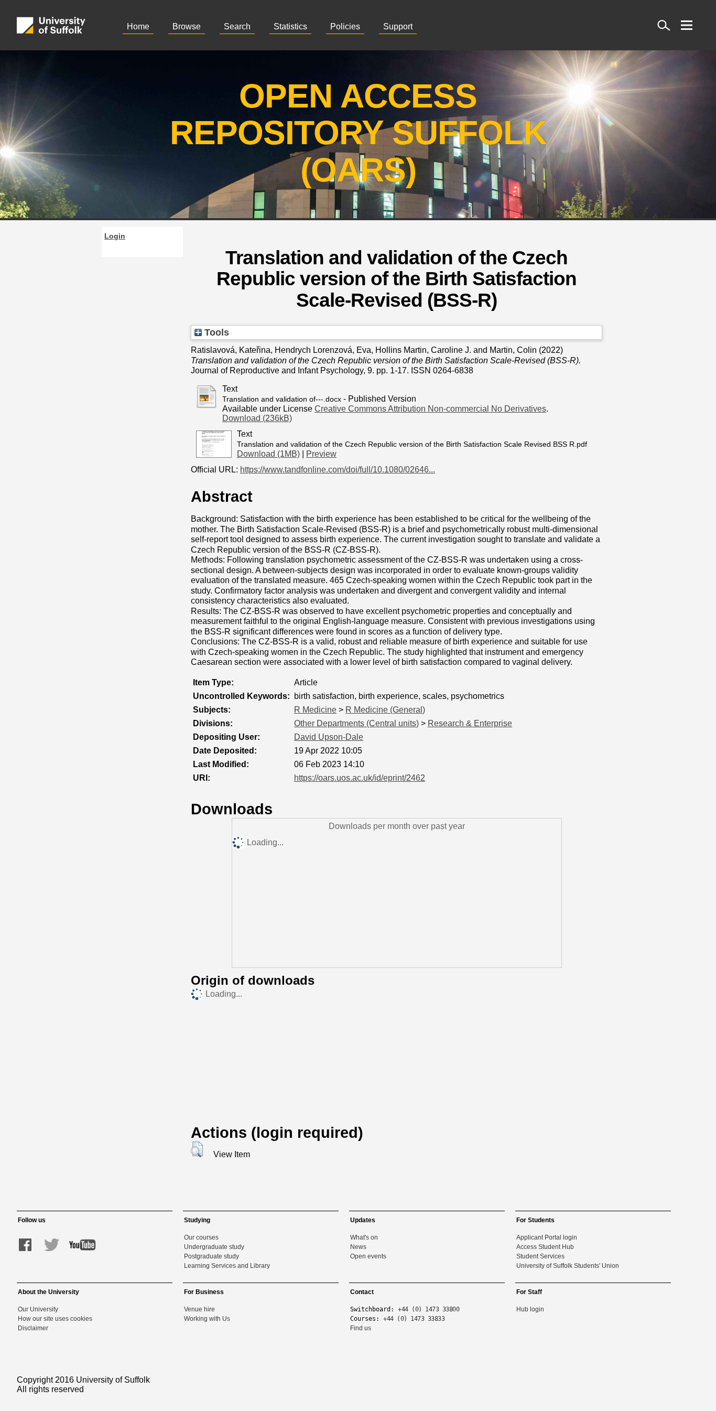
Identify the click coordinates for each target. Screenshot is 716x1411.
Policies (345, 26)
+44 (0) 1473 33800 (428, 1309)
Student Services (540, 1256)
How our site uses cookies (55, 1318)
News (358, 1247)
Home (138, 26)
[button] (197, 1149)
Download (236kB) (257, 418)
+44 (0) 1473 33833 (413, 1318)
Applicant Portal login (546, 1237)
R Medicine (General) (385, 709)
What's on (364, 1237)
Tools (215, 332)
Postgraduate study (211, 1256)
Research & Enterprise (470, 723)
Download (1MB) (268, 453)
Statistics (290, 26)
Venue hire (199, 1309)
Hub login (530, 1309)
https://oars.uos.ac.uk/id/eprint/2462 (359, 777)
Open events (368, 1256)
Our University (38, 1309)
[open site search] (663, 25)
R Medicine (315, 709)
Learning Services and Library (227, 1265)
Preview (321, 453)
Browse (186, 26)
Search (237, 26)
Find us (360, 1328)
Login (114, 236)
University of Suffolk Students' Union (567, 1265)
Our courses (201, 1237)
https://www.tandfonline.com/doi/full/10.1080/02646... (337, 469)
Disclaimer (33, 1328)
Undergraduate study (214, 1247)
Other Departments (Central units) (356, 723)
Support (398, 26)
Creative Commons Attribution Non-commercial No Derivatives (430, 408)
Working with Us (207, 1318)
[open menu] (686, 25)
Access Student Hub (545, 1247)
